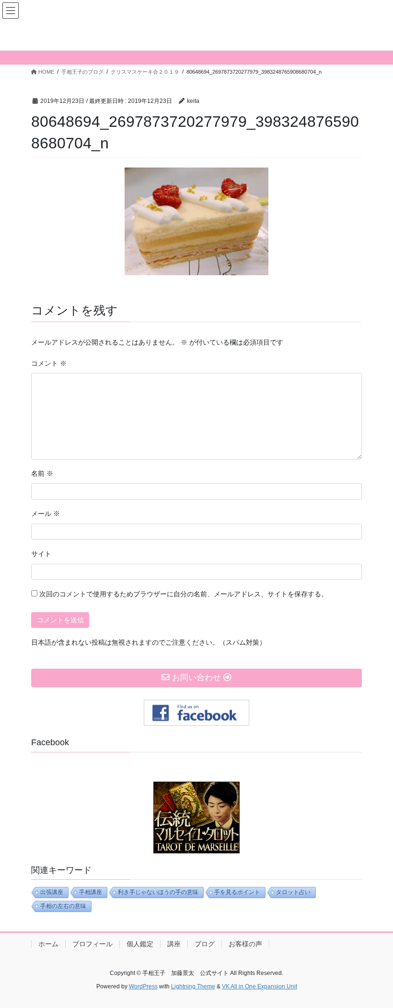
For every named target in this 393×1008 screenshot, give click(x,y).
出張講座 (51, 892)
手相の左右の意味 (63, 906)
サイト (41, 554)
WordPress (143, 986)
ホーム (48, 944)
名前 (42, 473)
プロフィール (92, 944)
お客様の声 (245, 944)
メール (45, 513)
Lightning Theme (193, 986)
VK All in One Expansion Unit (259, 986)
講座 (174, 944)
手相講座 (90, 892)
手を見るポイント (237, 892)
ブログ (205, 944)
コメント (49, 363)
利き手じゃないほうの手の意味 (158, 892)
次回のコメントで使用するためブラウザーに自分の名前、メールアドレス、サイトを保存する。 (183, 594)
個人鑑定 (140, 944)
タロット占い (293, 892)
